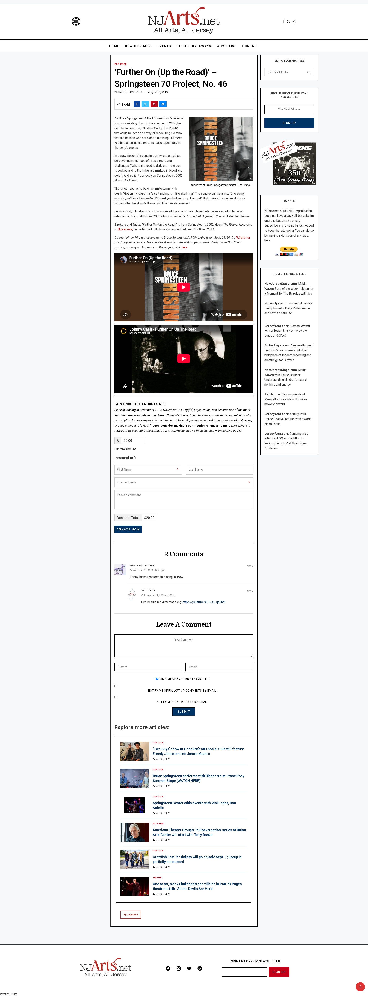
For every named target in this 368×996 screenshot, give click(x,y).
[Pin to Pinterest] (154, 104)
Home (114, 46)
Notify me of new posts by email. (182, 701)
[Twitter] (288, 21)
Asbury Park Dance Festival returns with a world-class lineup (288, 419)
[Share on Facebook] (137, 104)
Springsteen (130, 914)
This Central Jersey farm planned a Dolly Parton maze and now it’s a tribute (288, 308)
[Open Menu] (76, 21)
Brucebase (125, 229)
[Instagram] (294, 21)
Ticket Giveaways (194, 46)
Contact (250, 46)
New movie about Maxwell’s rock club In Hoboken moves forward (285, 399)
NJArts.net (243, 237)
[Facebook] (283, 21)
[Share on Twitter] (145, 104)
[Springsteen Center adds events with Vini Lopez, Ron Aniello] (134, 805)
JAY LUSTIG (135, 92)
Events (164, 46)
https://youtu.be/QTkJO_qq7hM (204, 602)
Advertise (227, 46)
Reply (250, 566)
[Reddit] (200, 968)
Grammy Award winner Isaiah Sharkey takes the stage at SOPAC (287, 330)
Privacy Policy (8, 993)
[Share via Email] (163, 104)
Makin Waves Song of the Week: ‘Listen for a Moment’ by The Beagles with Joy (288, 288)
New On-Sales (138, 46)
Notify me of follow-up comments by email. (182, 690)
